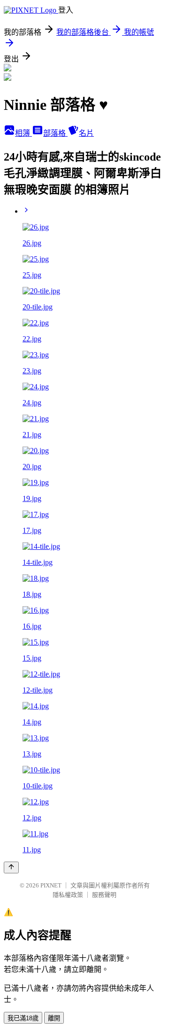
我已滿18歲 (23, 1018)
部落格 (55, 133)
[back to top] (11, 867)
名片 (86, 133)
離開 (54, 1018)
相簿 (23, 133)
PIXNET (50, 885)
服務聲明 (104, 894)
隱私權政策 (68, 894)
